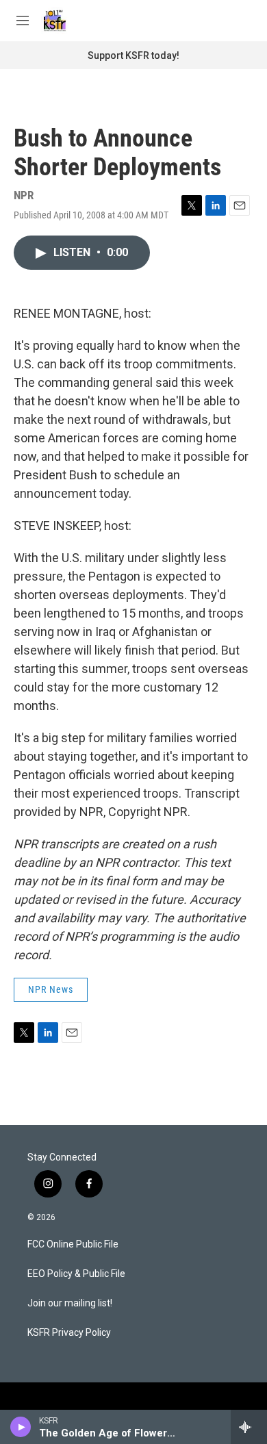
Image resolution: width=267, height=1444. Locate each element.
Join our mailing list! (69, 1303)
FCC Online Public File (72, 1244)
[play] (20, 1427)
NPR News (50, 989)
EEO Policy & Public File (76, 1274)
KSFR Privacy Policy (69, 1333)
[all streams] (249, 1427)
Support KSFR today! (133, 55)
